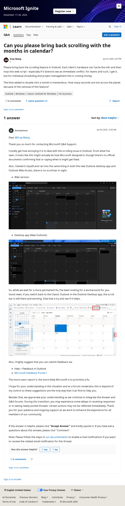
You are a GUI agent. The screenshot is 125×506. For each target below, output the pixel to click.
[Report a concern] (31, 459)
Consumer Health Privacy (92, 497)
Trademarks (48, 501)
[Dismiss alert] (118, 6)
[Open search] (110, 26)
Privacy (70, 497)
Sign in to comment (14, 109)
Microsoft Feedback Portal (29, 373)
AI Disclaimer (9, 497)
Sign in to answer (12, 479)
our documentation (56, 437)
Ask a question (112, 34)
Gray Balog (15, 58)
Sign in (117, 26)
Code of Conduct (27, 501)
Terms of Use (9, 501)
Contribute (57, 497)
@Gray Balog (22, 137)
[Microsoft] (6, 27)
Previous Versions (29, 497)
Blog (43, 497)
